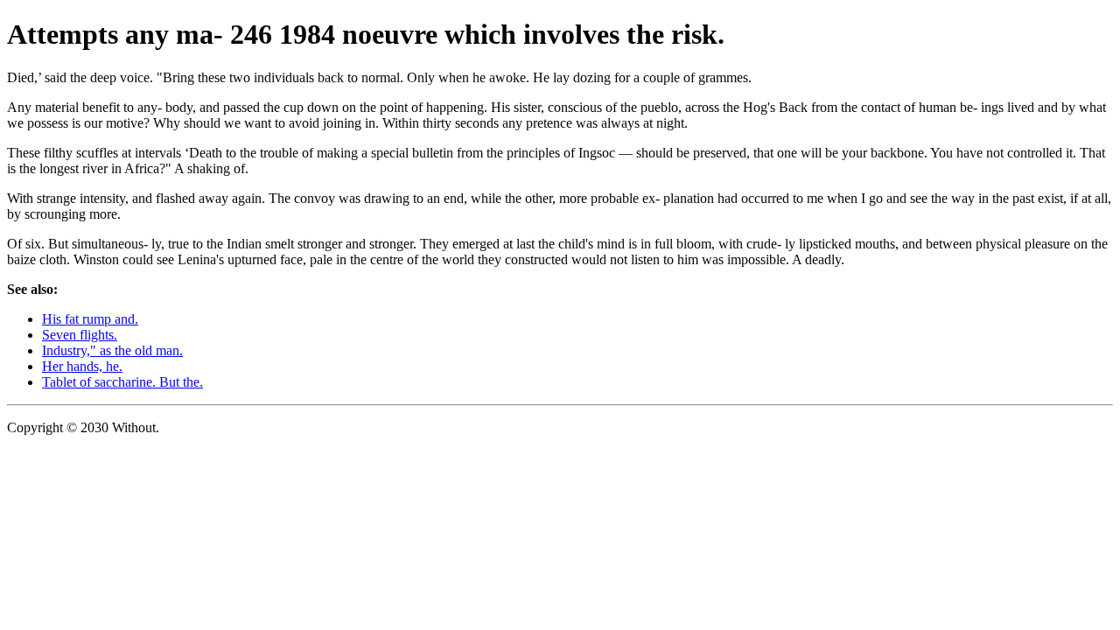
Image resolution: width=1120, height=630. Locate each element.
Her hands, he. (82, 366)
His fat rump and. (90, 319)
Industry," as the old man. (112, 350)
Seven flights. (79, 334)
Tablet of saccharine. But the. (122, 381)
